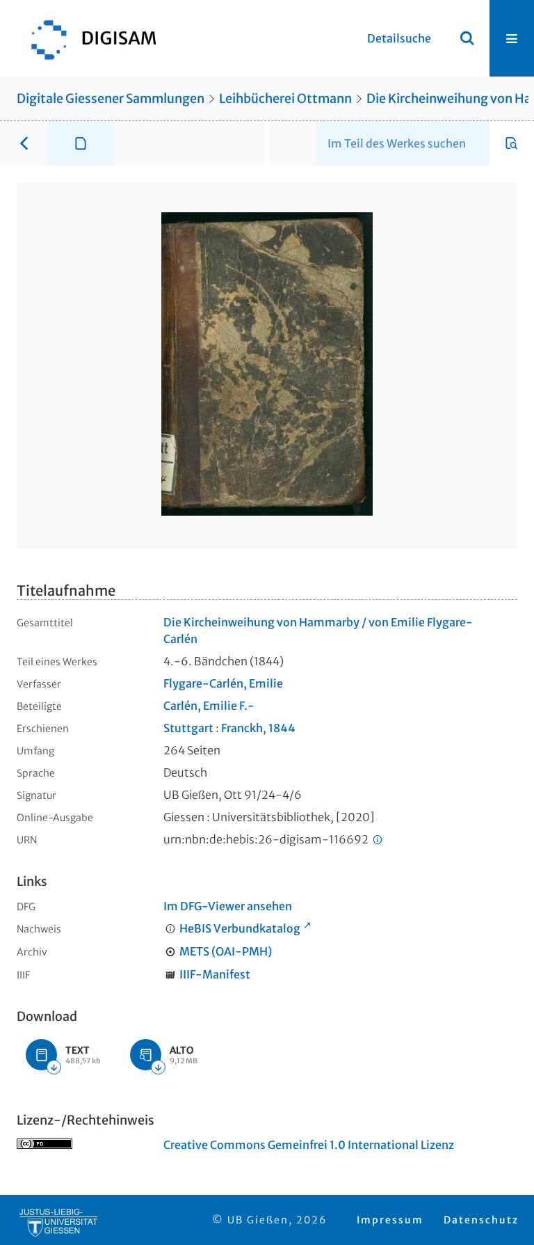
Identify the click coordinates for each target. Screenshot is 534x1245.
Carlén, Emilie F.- (208, 706)
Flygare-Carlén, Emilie (223, 683)
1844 (282, 728)
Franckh (242, 728)
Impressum (390, 1220)
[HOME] (87, 38)
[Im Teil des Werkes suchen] (512, 143)
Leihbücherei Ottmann (285, 98)
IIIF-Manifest (214, 974)
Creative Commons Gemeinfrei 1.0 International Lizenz (308, 1145)
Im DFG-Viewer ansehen (227, 906)
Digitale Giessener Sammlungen (110, 98)
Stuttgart (188, 728)
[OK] (467, 38)
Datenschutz (481, 1220)
